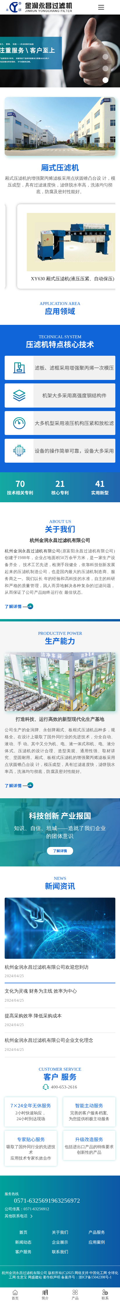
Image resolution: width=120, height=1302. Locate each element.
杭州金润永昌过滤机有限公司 (60, 540)
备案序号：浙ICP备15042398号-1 (86, 1277)
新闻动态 (23, 1242)
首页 (23, 1232)
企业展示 (60, 1242)
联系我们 (60, 1252)
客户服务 (23, 1252)
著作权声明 (51, 1277)
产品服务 (97, 1232)
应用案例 (97, 1242)
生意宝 (22, 1277)
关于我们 (60, 1232)
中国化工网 (98, 1273)
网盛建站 (35, 1277)
